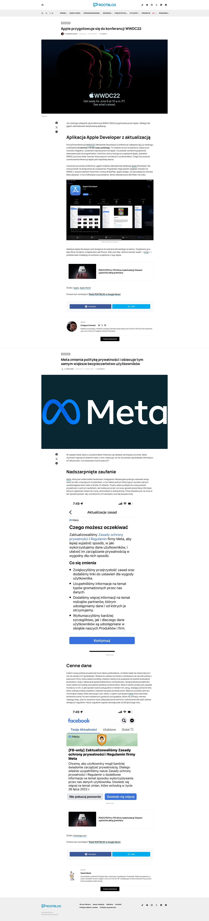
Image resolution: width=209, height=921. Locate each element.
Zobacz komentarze (110, 339)
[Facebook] (166, 5)
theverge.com (79, 835)
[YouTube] (147, 5)
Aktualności (65, 23)
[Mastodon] (161, 5)
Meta (68, 479)
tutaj (146, 252)
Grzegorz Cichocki (88, 325)
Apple (134, 166)
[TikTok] (142, 5)
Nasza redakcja (98, 904)
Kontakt (118, 904)
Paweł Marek (86, 873)
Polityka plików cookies (89, 907)
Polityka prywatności (108, 907)
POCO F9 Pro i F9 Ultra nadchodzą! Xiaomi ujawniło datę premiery (120, 271)
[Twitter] (156, 5)
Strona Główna (85, 904)
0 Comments (103, 34)
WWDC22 (90, 144)
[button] (42, 5)
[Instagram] (151, 5)
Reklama (109, 904)
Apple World (85, 287)
